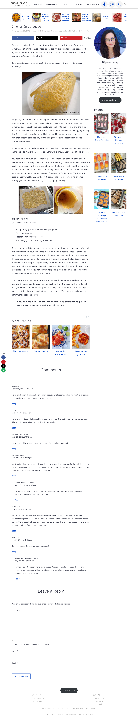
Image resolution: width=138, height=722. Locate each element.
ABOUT (67, 4)
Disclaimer (37, 701)
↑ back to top (69, 690)
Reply (14, 403)
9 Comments (84, 31)
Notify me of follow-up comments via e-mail (30, 644)
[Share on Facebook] (3, 357)
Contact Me (100, 699)
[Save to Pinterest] (3, 361)
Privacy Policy (37, 699)
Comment (16, 610)
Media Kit (100, 701)
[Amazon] (119, 4)
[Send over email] (3, 370)
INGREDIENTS (53, 4)
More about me (109, 100)
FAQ (100, 704)
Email (15, 663)
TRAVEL (79, 4)
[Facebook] (104, 4)
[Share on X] (3, 366)
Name (15, 651)
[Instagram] (111, 4)
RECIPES (38, 4)
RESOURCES (93, 4)
